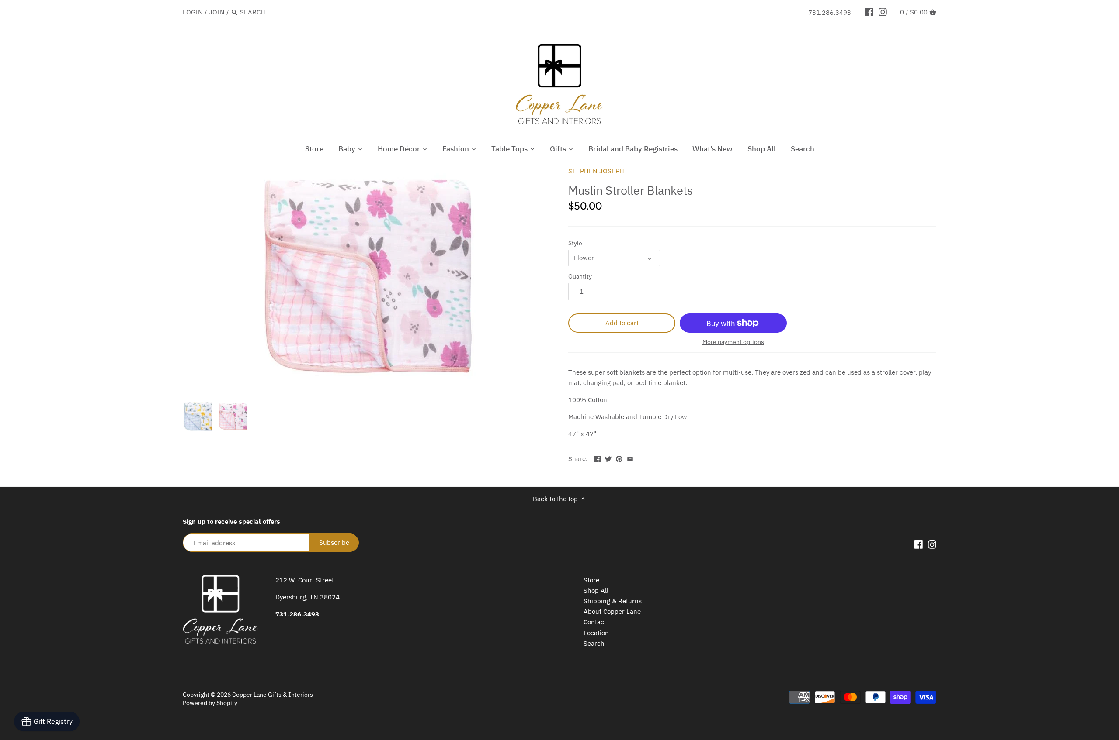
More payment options (733, 342)
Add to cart (622, 323)
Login (193, 12)
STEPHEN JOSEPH (596, 171)
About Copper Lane (612, 611)
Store (591, 580)
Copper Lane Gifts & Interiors (272, 695)
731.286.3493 (829, 12)
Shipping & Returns (613, 601)
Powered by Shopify (210, 703)
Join (217, 12)
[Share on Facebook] (597, 458)
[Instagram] (883, 11)
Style (575, 243)
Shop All (596, 590)
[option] (198, 416)
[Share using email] (630, 458)
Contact (595, 622)
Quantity (580, 276)
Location (596, 633)
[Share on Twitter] (608, 458)
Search (594, 643)
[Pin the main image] (619, 458)
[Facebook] (869, 11)
